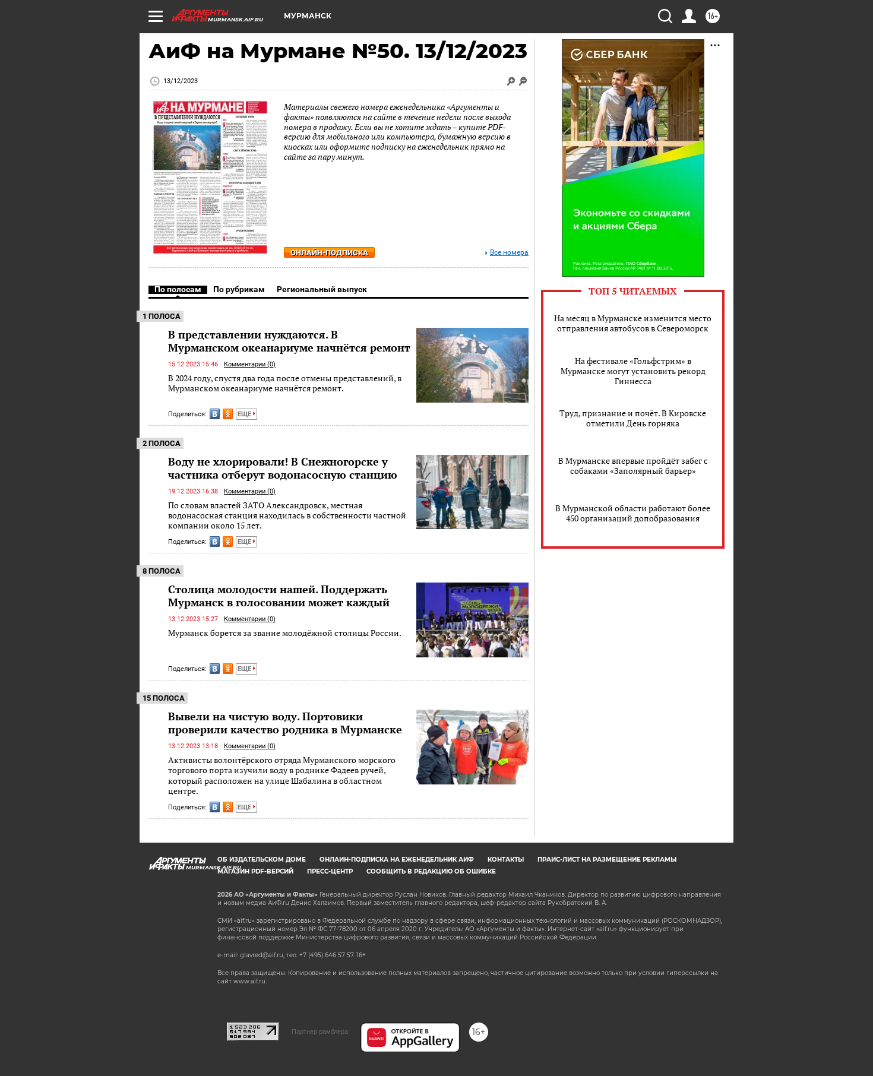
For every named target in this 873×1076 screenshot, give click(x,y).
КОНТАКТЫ (506, 859)
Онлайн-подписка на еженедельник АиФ (397, 859)
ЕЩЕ (245, 414)
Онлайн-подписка (329, 252)
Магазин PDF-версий (255, 871)
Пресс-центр (330, 871)
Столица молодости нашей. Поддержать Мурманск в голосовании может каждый (279, 595)
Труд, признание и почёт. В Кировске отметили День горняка (632, 418)
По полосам (177, 289)
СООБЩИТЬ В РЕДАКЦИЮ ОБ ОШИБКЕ (431, 871)
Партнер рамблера (320, 1031)
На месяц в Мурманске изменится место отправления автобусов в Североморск (632, 323)
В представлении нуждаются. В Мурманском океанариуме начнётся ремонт (289, 341)
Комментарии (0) (250, 364)
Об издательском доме (261, 859)
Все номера (509, 253)
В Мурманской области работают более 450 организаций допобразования (632, 513)
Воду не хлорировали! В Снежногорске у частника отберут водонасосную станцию (282, 468)
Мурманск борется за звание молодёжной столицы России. (284, 633)
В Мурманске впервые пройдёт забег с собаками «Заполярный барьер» (633, 465)
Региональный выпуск (322, 289)
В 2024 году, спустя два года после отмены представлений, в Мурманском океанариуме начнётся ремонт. (284, 383)
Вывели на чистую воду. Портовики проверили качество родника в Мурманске (285, 722)
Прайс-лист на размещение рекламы (606, 859)
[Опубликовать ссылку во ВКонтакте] (215, 414)
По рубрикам (239, 289)
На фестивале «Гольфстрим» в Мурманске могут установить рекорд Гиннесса (633, 371)
